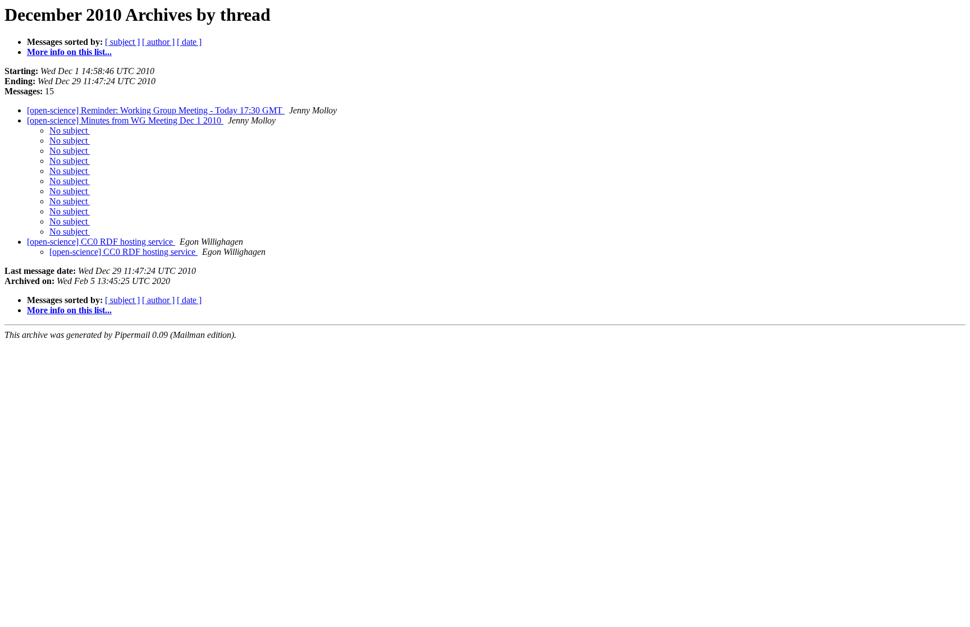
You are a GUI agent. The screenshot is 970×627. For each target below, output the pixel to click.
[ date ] (189, 42)
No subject (69, 130)
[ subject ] (122, 42)
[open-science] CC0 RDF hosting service (101, 241)
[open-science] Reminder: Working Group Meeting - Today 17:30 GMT (156, 110)
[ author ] (158, 42)
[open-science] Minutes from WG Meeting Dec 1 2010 (125, 120)
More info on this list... (69, 52)
